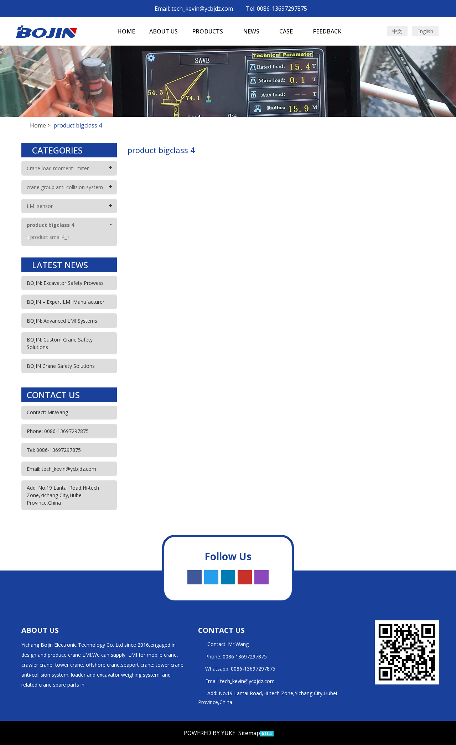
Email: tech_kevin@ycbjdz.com (193, 8)
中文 (397, 31)
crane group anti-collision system (65, 187)
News (252, 31)
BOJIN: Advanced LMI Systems (62, 320)
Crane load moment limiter (58, 168)
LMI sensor (40, 206)
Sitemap (249, 733)
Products (208, 31)
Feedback (327, 31)
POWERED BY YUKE (210, 733)
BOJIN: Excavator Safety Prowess (65, 283)
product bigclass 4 (50, 225)
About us (163, 31)
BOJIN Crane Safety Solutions (61, 366)
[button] (226, 31)
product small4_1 (49, 237)
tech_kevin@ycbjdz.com (247, 681)
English (425, 31)
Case (286, 31)
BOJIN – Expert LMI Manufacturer (65, 301)
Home (126, 31)
